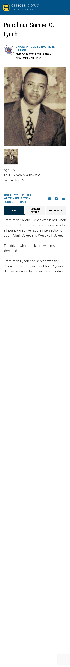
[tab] (14, 210)
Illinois (21, 50)
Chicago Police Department (36, 46)
